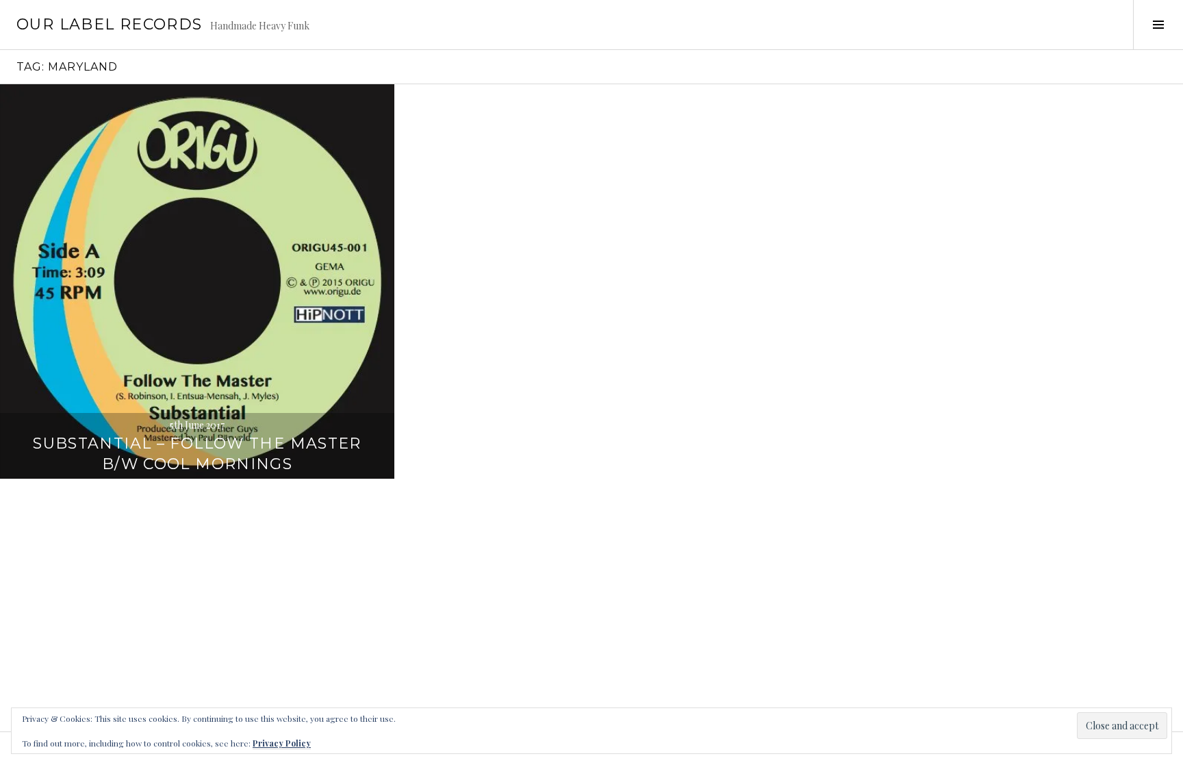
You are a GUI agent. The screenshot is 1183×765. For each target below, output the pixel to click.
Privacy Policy (282, 743)
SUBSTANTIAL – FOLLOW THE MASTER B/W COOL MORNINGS (197, 453)
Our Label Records (109, 24)
